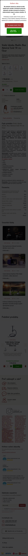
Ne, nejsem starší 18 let (14, 25)
